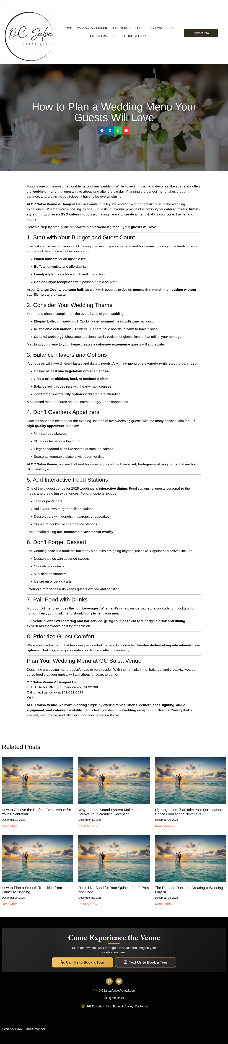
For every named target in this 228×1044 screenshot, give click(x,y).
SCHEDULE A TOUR (132, 36)
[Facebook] (109, 981)
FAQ (170, 27)
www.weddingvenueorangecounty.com (63, 697)
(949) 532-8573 (114, 998)
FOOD (139, 27)
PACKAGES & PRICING (92, 27)
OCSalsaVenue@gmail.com (117, 990)
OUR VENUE (121, 27)
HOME (67, 27)
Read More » (11, 826)
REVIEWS (155, 27)
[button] (102, 130)
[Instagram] (119, 981)
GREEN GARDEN (102, 36)
